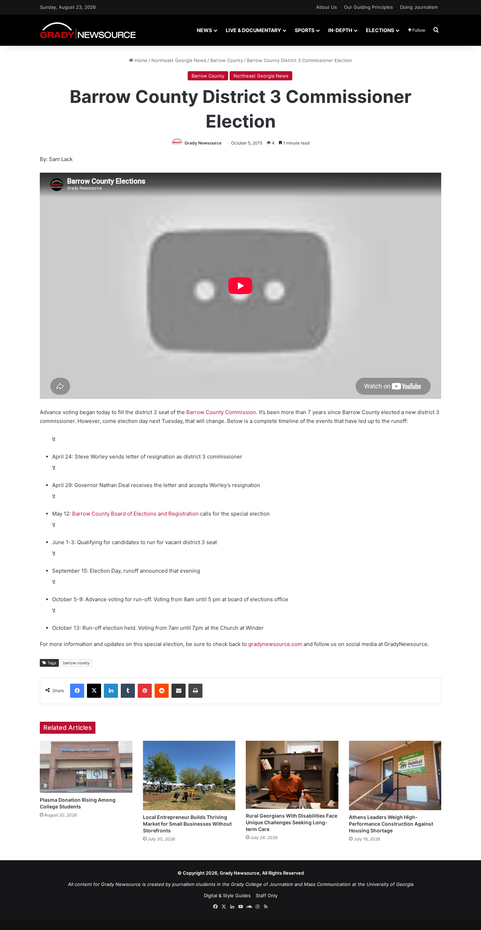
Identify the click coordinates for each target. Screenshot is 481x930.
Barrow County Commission (221, 412)
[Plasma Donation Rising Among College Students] (86, 767)
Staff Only (266, 895)
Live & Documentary (253, 30)
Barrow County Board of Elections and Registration (135, 513)
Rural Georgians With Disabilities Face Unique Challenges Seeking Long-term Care (291, 822)
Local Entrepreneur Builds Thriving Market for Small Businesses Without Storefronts (187, 823)
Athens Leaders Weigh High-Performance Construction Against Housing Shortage (391, 823)
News (204, 30)
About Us (326, 7)
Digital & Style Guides (227, 895)
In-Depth (340, 30)
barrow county (76, 662)
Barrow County (226, 60)
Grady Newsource (203, 143)
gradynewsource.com (275, 644)
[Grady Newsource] (88, 30)
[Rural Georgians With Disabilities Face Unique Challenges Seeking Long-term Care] (292, 775)
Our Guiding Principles (368, 7)
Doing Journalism (419, 7)
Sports (304, 30)
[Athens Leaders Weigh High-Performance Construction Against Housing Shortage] (395, 775)
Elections (380, 30)
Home (140, 60)
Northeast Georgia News (178, 60)
